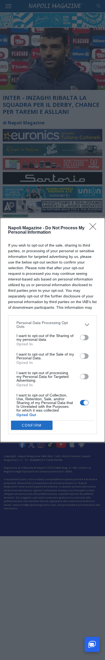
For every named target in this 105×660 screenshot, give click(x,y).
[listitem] (52, 324)
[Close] (94, 228)
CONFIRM (32, 425)
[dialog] (52, 330)
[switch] (84, 337)
